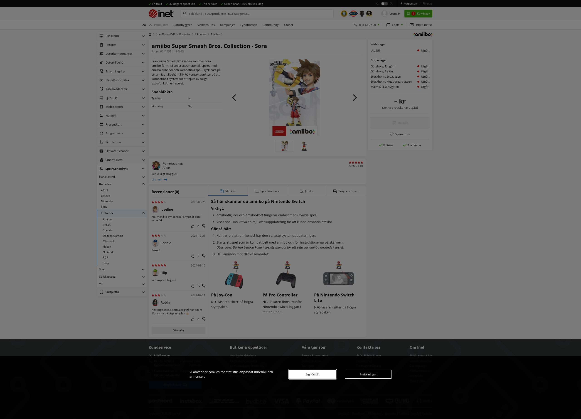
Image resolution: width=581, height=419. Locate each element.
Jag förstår (313, 374)
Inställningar (368, 374)
